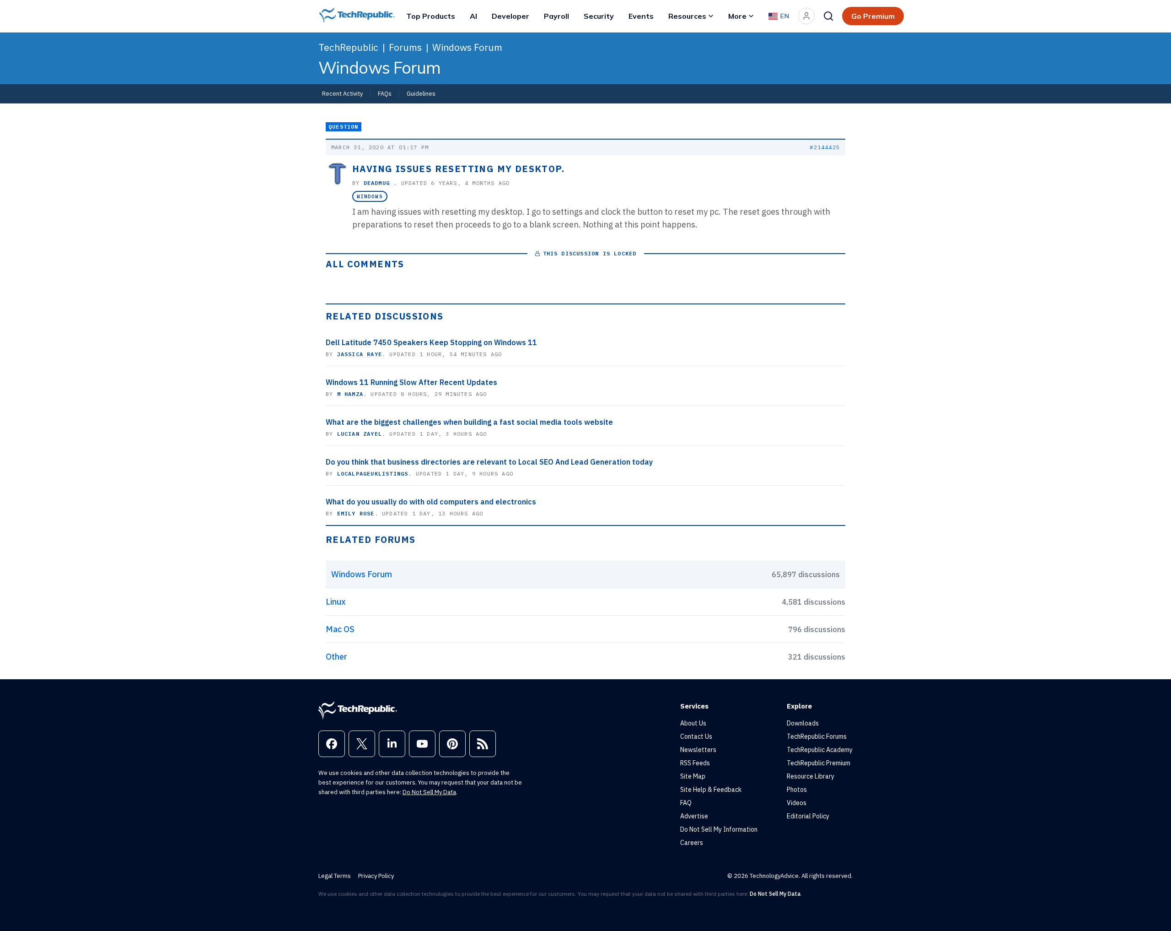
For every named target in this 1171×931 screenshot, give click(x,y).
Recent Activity (342, 93)
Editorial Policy (808, 816)
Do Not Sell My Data (429, 792)
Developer (510, 16)
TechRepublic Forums (817, 736)
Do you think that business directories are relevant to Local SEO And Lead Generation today (489, 461)
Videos (796, 803)
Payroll (556, 16)
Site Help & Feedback (710, 789)
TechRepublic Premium (818, 763)
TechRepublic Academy (820, 750)
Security (599, 16)
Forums (405, 47)
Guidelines (421, 93)
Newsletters (698, 750)
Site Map (692, 776)
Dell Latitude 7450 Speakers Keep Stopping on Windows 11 (431, 342)
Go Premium (873, 16)
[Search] (828, 16)
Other (336, 656)
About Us (693, 723)
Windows (370, 196)
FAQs (385, 93)
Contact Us (696, 736)
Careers (691, 843)
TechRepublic (348, 47)
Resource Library (810, 776)
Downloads (803, 723)
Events (641, 16)
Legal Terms (334, 876)
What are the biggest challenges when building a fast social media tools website (469, 422)
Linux (336, 601)
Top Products (430, 16)
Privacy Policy (376, 876)
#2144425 (825, 147)
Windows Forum (467, 47)
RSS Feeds (695, 763)
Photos (797, 789)
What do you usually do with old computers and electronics (431, 501)
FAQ (686, 803)
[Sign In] (806, 16)
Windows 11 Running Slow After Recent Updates (411, 382)
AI (473, 16)
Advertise (694, 816)
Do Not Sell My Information (718, 829)
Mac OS (340, 629)
